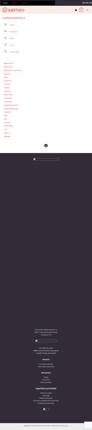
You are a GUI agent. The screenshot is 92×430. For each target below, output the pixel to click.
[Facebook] (46, 145)
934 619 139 (47, 335)
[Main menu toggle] (87, 10)
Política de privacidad (46, 398)
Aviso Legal (46, 395)
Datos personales (46, 382)
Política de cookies (46, 393)
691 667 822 (52, 353)
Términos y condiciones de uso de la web (46, 400)
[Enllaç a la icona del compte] (76, 10)
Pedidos (46, 377)
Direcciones (46, 380)
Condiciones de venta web (46, 403)
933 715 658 (43, 353)
